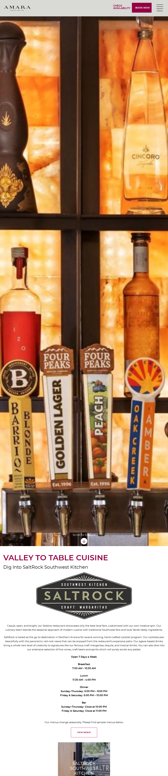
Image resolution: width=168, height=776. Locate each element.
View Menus (84, 732)
